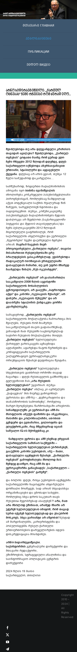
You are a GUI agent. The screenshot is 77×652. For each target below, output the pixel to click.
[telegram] (7, 649)
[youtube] (7, 641)
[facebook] (7, 627)
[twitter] (7, 634)
